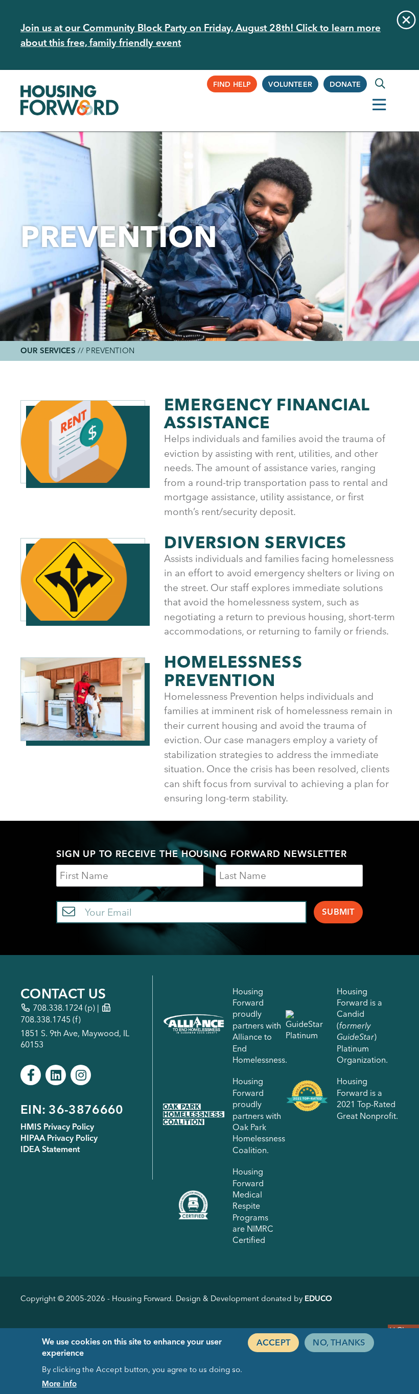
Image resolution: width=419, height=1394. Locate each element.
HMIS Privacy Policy (57, 1126)
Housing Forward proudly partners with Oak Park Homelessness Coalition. (258, 1115)
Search (380, 84)
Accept (273, 1342)
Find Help (232, 84)
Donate (345, 84)
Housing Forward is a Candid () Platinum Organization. (362, 1025)
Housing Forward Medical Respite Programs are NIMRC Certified (252, 1205)
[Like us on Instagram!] (81, 1075)
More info (59, 1383)
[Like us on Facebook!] (30, 1075)
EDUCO (318, 1298)
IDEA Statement (50, 1149)
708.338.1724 (58, 1007)
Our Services (48, 350)
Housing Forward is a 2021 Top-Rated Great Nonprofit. (367, 1098)
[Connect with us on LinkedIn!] (55, 1075)
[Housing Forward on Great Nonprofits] (307, 1098)
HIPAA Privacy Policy (59, 1138)
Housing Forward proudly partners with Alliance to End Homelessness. (259, 1025)
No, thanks (339, 1342)
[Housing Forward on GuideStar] (307, 1025)
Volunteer (290, 84)
